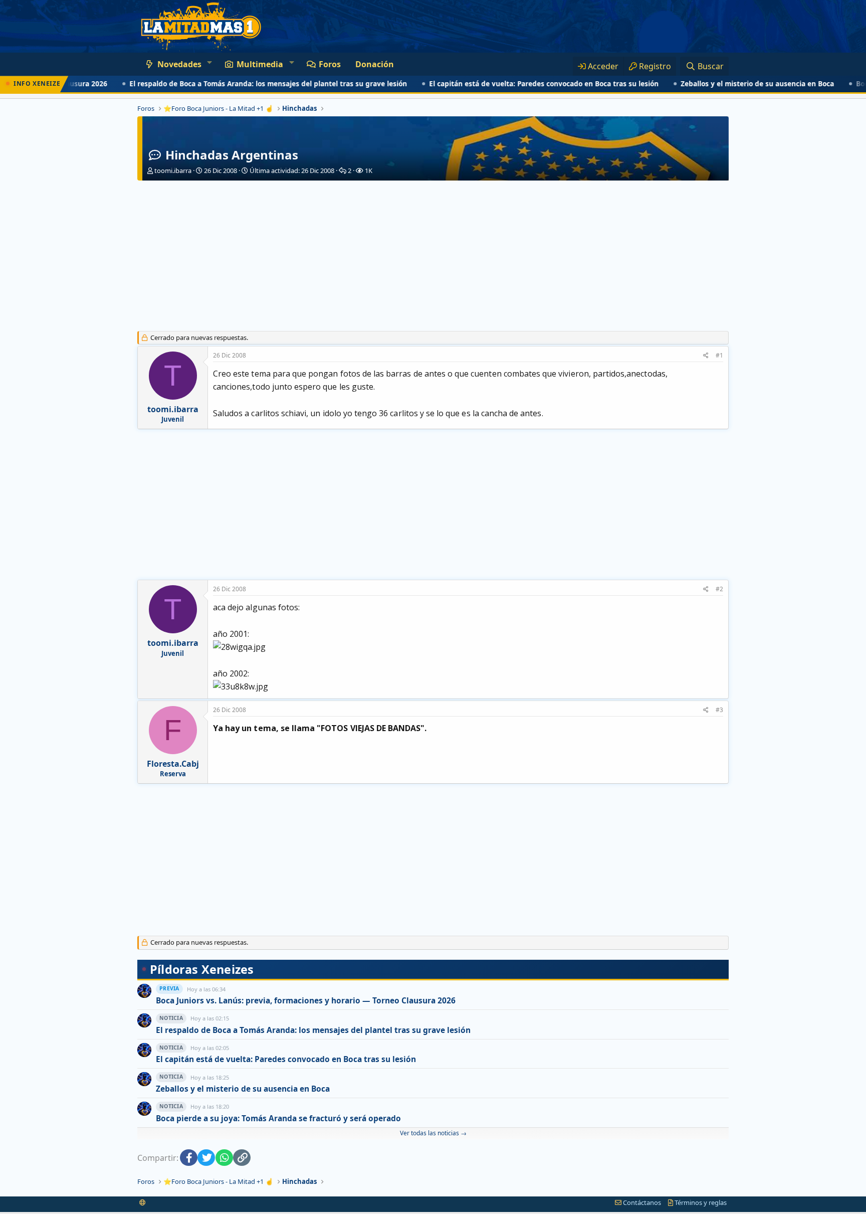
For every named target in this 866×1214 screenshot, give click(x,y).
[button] (209, 62)
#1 (719, 355)
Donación (374, 64)
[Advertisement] (433, 256)
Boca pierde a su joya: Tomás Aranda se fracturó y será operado (278, 1118)
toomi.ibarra (172, 170)
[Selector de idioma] (142, 1202)
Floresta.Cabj (173, 763)
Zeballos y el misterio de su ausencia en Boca (730, 83)
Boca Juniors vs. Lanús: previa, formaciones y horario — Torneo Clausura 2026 (306, 1000)
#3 (719, 710)
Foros (330, 64)
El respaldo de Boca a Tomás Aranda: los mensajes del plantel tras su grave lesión (241, 83)
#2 (719, 589)
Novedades (179, 64)
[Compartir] (706, 356)
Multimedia (260, 64)
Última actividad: (292, 170)
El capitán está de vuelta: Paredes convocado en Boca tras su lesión (516, 83)
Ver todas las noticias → (433, 1133)
